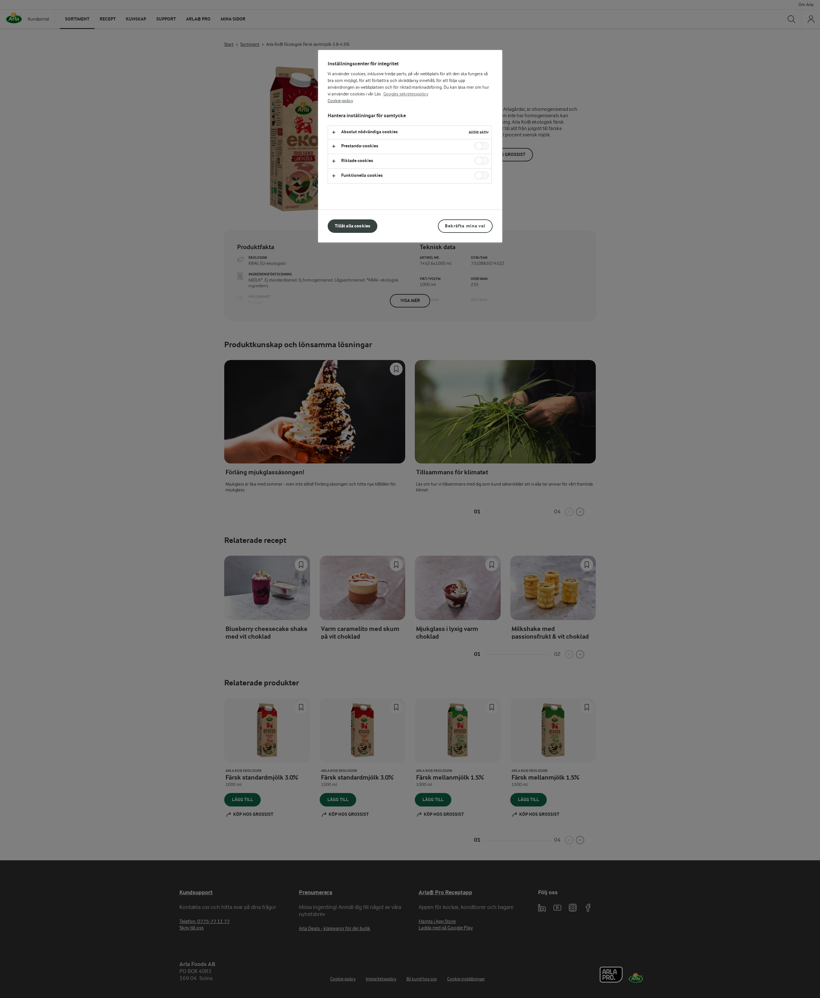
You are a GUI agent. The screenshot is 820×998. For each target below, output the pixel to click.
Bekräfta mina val (465, 226)
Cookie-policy (340, 101)
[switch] (481, 146)
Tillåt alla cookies (353, 226)
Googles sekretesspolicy (405, 94)
